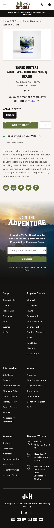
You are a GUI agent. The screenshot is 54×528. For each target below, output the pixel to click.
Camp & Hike (9, 300)
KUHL (30, 337)
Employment (33, 396)
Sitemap (7, 412)
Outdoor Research (36, 332)
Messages (8, 448)
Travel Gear (8, 311)
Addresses (8, 454)
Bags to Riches (35, 385)
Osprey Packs (33, 327)
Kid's (5, 332)
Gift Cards (8, 375)
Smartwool (32, 316)
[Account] (41, 5)
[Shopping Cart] (49, 5)
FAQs (29, 407)
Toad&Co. (32, 343)
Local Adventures (11, 385)
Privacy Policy (10, 402)
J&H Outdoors (30, 503)
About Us (32, 375)
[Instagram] (26, 512)
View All (31, 300)
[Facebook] (21, 512)
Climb (6, 305)
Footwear (7, 316)
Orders (6, 443)
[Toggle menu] (5, 5)
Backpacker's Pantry (27, 82)
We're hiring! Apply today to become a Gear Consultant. (27, 13)
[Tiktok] (31, 513)
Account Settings (11, 475)
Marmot (31, 348)
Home (6, 21)
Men (5, 321)
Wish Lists (8, 464)
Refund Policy (10, 396)
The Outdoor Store (36, 380)
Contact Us (32, 391)
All (13, 21)
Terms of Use (10, 407)
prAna (30, 311)
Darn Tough (33, 353)
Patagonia (32, 305)
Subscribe (26, 259)
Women (6, 327)
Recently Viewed (11, 470)
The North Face (34, 321)
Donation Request (36, 402)
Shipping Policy (10, 391)
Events (6, 380)
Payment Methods (12, 459)
